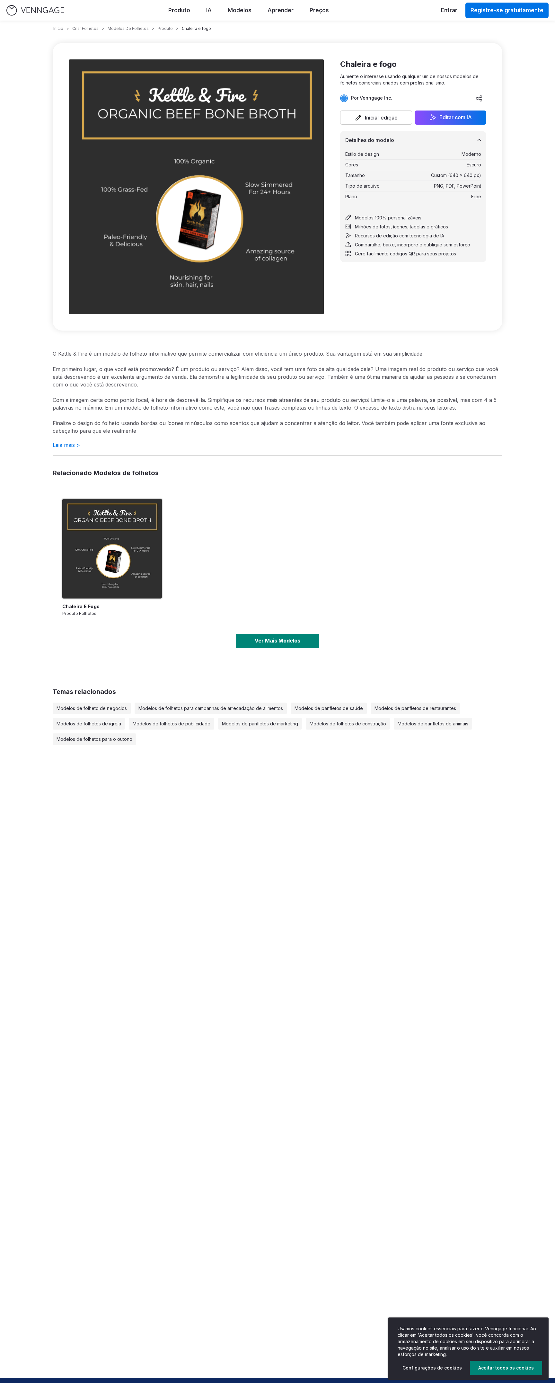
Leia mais (66, 445)
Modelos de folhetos (128, 28)
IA (209, 10)
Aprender (281, 10)
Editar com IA (455, 117)
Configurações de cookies (432, 1367)
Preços (319, 10)
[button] (376, 118)
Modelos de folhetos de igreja (89, 723)
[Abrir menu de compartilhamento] (479, 98)
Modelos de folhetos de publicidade (171, 723)
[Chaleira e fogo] (112, 548)
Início (58, 28)
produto (165, 28)
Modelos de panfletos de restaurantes (415, 708)
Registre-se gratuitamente (507, 10)
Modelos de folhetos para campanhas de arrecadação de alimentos (210, 708)
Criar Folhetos (85, 28)
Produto (179, 10)
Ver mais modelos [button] (277, 640)
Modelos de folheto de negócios (92, 708)
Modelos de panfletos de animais (433, 723)
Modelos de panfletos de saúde (329, 708)
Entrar (449, 10)
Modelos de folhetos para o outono (94, 739)
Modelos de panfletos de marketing (260, 723)
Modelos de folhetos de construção (348, 723)
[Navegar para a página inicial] (35, 10)
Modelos (239, 10)
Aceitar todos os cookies (506, 1367)
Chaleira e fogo (81, 606)
